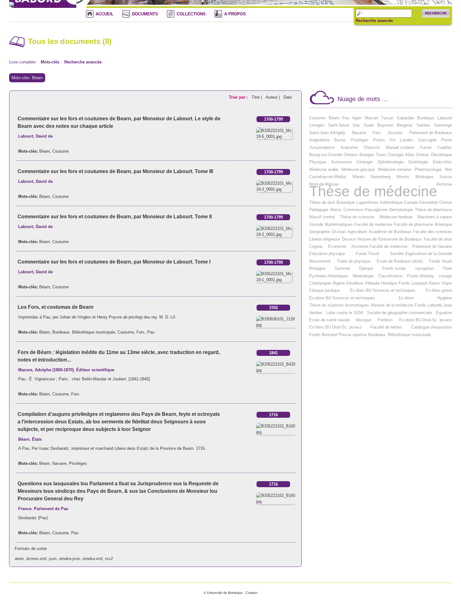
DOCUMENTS (145, 14)
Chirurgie (396, 154)
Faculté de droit (438, 239)
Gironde (316, 224)
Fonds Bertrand (323, 334)
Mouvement (320, 261)
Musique (363, 320)
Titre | (257, 97)
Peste (446, 140)
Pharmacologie (428, 169)
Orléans (351, 154)
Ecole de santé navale (329, 320)
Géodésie (354, 283)
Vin (392, 140)
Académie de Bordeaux (390, 231)
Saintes (423, 125)
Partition (385, 320)
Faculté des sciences (432, 231)
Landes (406, 140)
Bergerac (405, 125)
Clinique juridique (324, 290)
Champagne (320, 283)
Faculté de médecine (373, 224)
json (52, 558)
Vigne (447, 283)
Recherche (436, 13)
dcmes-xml (36, 558)
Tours (381, 154)
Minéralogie (363, 276)
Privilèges (78, 463)
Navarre (59, 463)
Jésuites (395, 132)
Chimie (445, 202)
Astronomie (341, 162)
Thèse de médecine (373, 191)
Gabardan (405, 118)
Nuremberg (380, 176)
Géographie (319, 231)
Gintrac (422, 154)
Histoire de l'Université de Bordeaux (389, 239)
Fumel (426, 147)
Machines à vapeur (434, 217)
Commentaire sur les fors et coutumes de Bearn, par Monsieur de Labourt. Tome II (115, 216)
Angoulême (319, 140)
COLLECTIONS (191, 14)
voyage (445, 276)
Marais (358, 176)
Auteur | (273, 97)
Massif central (322, 217)
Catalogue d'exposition (431, 327)
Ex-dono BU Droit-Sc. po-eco (425, 320)
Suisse (445, 176)
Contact (251, 593)
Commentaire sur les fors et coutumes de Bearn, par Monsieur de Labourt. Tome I (114, 261)
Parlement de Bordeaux (430, 132)
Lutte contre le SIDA (344, 312)
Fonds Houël (440, 261)
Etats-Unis (442, 162)
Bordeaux (425, 118)
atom (19, 558)
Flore (447, 268)
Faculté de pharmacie (413, 224)
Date (287, 97)
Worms (402, 176)
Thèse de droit (322, 202)
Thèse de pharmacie (433, 209)
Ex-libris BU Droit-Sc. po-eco (335, 327)
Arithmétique (391, 202)
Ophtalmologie (391, 162)
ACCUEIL (105, 14)
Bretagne (317, 268)
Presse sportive (352, 334)
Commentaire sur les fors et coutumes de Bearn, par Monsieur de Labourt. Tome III (115, 171)
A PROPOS (235, 14)
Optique (366, 268)
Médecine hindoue (395, 217)
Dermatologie (401, 209)
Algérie (338, 283)
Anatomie (349, 147)
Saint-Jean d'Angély (327, 132)
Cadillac (444, 147)
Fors (140, 332)
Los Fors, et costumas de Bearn (55, 307)
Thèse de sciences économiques (339, 305)
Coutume (60, 151)
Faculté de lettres (386, 327)
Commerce (353, 209)
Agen (357, 118)
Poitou (379, 140)
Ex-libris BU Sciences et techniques (383, 290)
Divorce (349, 239)
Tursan (387, 118)
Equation (444, 312)
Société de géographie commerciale (399, 312)
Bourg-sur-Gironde (325, 154)
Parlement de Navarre (432, 246)
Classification (390, 276)
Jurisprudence (322, 147)
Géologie (365, 162)
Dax (356, 125)
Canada (411, 202)
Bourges (366, 154)
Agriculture (357, 231)
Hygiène (444, 298)
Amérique (443, 224)
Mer (448, 169)
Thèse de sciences (357, 217)
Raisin (434, 283)
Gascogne (427, 140)
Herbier (315, 312)
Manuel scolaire (400, 147)
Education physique (327, 253)
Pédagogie (318, 209)
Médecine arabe (323, 169)
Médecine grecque (358, 169)
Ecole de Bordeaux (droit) (400, 261)
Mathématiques (339, 224)
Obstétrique (441, 154)
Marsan (371, 118)
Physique (317, 162)
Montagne (424, 176)
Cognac (316, 246)
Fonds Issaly (394, 268)
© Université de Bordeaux (223, 593)
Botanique (345, 202)
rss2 (109, 558)
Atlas (410, 154)
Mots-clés (50, 62)
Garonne (342, 268)
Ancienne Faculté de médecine (379, 246)
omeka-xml (92, 558)
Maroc (336, 209)
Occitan (339, 231)
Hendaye (389, 283)
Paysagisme (376, 209)
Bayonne (385, 125)
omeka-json (69, 558)
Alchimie (444, 184)
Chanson (372, 147)
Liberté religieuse (324, 239)
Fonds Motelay (420, 276)
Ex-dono (406, 298)
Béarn (44, 151)
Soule (368, 125)
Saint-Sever (338, 125)
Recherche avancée (374, 21)
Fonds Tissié (367, 253)
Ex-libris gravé (439, 290)
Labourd (444, 118)
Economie (337, 246)
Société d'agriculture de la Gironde (421, 253)
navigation (424, 268)
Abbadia (372, 283)
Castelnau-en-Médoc (328, 176)
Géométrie (428, 202)
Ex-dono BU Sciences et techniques (342, 298)
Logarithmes (367, 202)
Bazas (340, 140)
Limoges (317, 125)
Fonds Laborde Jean (433, 305)
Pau (150, 332)
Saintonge (443, 125)
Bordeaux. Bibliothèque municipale (83, 332)
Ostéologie (418, 162)
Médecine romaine (394, 169)
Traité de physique (353, 261)
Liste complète (22, 62)
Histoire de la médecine (392, 305)
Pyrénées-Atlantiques (328, 276)
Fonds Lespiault (413, 283)
